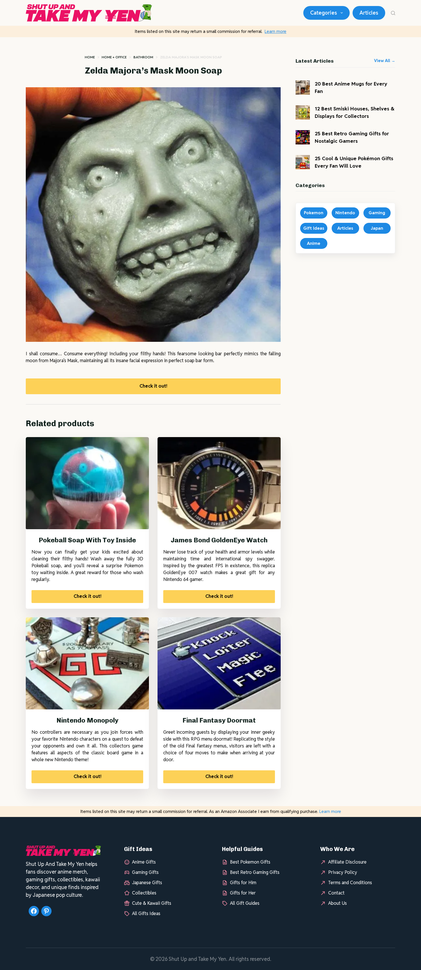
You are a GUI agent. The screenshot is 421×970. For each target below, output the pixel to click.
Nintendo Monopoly (87, 720)
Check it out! (153, 386)
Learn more (275, 31)
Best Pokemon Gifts (250, 862)
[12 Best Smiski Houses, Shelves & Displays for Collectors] (303, 112)
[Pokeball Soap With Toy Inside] (87, 483)
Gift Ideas (313, 228)
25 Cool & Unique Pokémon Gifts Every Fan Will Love (354, 162)
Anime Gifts (144, 862)
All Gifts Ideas (146, 914)
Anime (313, 243)
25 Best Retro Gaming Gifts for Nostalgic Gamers (352, 137)
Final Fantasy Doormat (219, 720)
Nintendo (345, 212)
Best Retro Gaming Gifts (255, 872)
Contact (336, 893)
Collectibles (144, 893)
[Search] (393, 13)
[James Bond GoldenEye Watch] (219, 483)
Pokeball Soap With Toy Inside (87, 540)
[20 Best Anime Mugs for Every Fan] (303, 87)
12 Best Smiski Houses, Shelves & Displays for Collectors (354, 112)
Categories (323, 12)
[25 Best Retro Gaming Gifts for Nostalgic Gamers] (303, 137)
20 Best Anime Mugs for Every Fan (351, 87)
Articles (368, 12)
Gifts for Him (243, 883)
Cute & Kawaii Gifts (151, 903)
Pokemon (313, 212)
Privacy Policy (342, 872)
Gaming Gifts (145, 872)
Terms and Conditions (350, 883)
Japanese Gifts (147, 883)
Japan (377, 228)
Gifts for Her (243, 893)
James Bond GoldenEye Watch (219, 540)
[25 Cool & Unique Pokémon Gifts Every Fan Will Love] (303, 162)
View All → (384, 60)
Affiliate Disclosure (347, 862)
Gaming (377, 212)
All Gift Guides (244, 903)
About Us (337, 903)
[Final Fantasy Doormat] (219, 663)
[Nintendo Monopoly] (87, 663)
